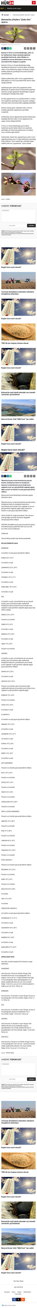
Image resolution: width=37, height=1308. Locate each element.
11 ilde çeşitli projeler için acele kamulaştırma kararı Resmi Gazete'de (20, 8)
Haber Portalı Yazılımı (10, 1305)
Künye (13, 1292)
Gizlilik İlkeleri (27, 1292)
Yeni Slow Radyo (18, 1281)
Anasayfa (6, 15)
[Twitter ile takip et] (18, 1299)
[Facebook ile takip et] (14, 1299)
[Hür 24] (7, 2)
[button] (28, 48)
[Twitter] (5, 48)
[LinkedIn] (8, 48)
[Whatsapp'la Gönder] (10, 48)
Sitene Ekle (18, 1294)
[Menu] (33, 2)
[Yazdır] (25, 48)
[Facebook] (2, 48)
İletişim (19, 1292)
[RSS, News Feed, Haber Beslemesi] (23, 1299)
